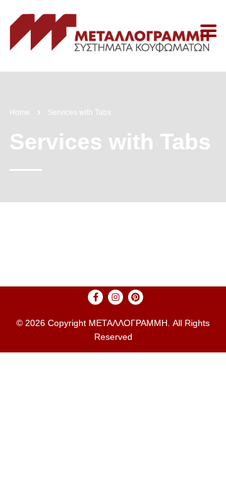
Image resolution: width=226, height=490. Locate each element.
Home (19, 112)
